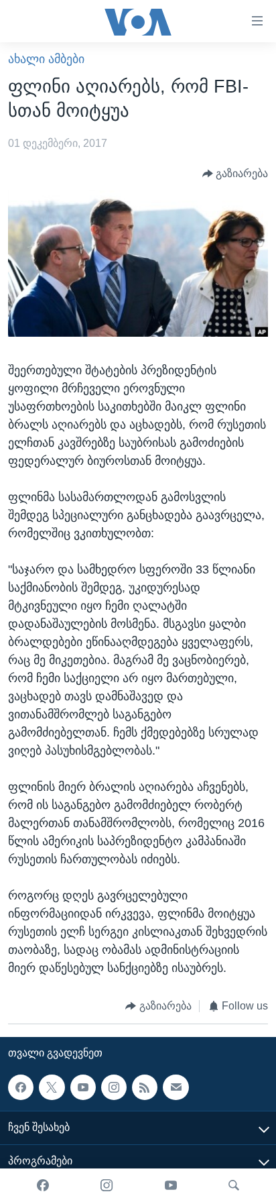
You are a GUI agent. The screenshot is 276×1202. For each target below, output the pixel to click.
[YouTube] (171, 1185)
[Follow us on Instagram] (114, 1087)
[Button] (235, 173)
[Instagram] (106, 1185)
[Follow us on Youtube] (83, 1087)
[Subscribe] (175, 1087)
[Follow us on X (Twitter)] (51, 1087)
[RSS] (144, 1087)
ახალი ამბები (46, 59)
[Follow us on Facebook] (20, 1087)
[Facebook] (43, 1185)
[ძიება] (234, 1185)
